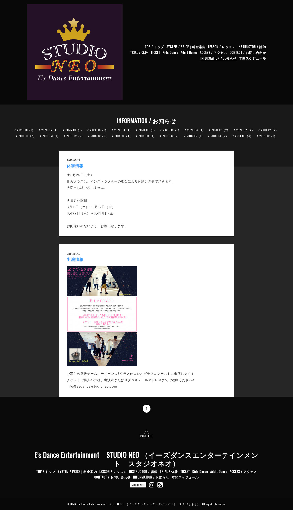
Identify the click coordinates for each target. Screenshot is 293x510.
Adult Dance (189, 52)
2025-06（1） (50, 130)
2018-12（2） (99, 136)
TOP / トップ (154, 46)
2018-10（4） (123, 136)
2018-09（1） (147, 136)
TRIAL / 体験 (139, 52)
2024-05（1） (99, 130)
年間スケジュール (252, 58)
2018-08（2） (171, 136)
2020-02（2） (245, 130)
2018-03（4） (244, 136)
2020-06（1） (147, 130)
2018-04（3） (220, 136)
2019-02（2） (75, 136)
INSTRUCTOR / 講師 (252, 46)
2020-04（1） (196, 130)
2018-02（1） (268, 136)
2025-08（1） (26, 130)
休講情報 (75, 165)
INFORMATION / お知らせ (219, 58)
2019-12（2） (269, 130)
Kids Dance (170, 52)
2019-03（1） (51, 136)
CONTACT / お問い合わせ (248, 52)
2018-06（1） (195, 136)
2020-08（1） (123, 130)
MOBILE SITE (138, 485)
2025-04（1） (75, 130)
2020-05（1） (172, 130)
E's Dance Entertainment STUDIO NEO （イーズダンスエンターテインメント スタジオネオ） (146, 458)
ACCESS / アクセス (213, 52)
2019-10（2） (27, 136)
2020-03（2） (220, 130)
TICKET (155, 52)
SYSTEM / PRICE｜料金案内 (186, 46)
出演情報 (75, 259)
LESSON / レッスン (221, 46)
